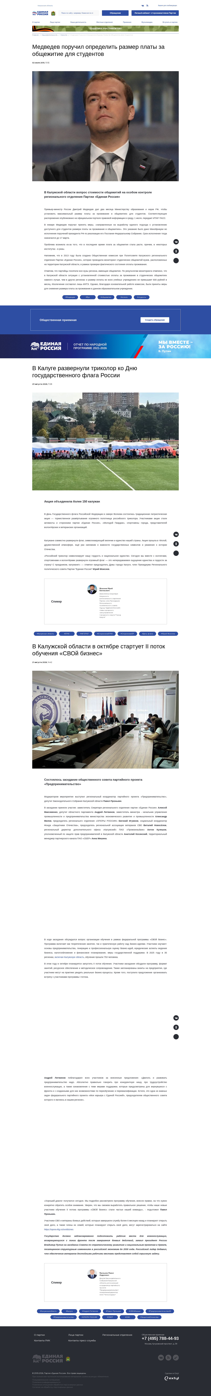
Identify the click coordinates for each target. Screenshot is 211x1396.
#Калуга (69, 1311)
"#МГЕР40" (84, 634)
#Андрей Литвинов (90, 1311)
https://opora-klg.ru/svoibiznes (58, 1229)
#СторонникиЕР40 (105, 634)
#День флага (147, 634)
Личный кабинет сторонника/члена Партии (155, 13)
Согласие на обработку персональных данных (52, 1387)
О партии (36, 22)
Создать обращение (155, 320)
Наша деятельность (78, 22)
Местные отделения (104, 22)
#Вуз (88, 297)
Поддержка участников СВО (105, 29)
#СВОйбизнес (135, 1311)
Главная (35, 35)
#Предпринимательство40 (160, 1311)
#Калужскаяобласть (48, 1311)
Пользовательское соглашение (46, 1380)
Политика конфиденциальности (46, 1382)
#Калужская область (45, 634)
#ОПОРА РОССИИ (89, 1317)
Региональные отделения (117, 1335)
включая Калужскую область (69, 957)
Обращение (115, 13)
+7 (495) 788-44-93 (160, 1338)
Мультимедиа (147, 22)
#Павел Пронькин (113, 1311)
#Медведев (70, 297)
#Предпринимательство (63, 1317)
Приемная (127, 22)
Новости (63, 35)
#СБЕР (110, 1317)
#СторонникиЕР (127, 634)
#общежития (106, 297)
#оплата (124, 297)
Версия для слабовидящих (167, 5)
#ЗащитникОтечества (149, 1317)
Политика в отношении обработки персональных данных (57, 1385)
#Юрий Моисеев (168, 634)
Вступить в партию (170, 22)
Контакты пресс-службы (82, 1340)
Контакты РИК (42, 1340)
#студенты (141, 297)
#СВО (127, 1317)
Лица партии (55, 22)
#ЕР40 (66, 634)
